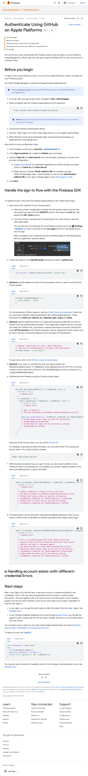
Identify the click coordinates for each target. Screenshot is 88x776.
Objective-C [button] (24, 266)
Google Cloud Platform (11, 752)
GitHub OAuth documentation (60, 312)
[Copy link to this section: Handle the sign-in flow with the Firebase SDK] (7, 195)
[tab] (13, 266)
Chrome (6, 745)
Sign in (82, 3)
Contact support (65, 708)
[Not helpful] (81, 18)
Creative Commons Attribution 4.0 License (69, 687)
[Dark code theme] (78, 108)
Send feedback (75, 25)
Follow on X (35, 715)
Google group (65, 715)
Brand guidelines (66, 723)
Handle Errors (10, 667)
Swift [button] (13, 266)
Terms (5, 765)
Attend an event (37, 723)
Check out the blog (38, 708)
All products (7, 756)
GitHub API (53, 443)
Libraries (6, 719)
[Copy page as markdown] (52, 30)
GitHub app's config (63, 177)
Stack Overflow (65, 712)
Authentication (31, 9)
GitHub (5, 723)
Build (42, 18)
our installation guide (22, 90)
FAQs (61, 726)
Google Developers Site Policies (71, 689)
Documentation (11, 9)
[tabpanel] (46, 274)
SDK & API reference (10, 712)
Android (6, 741)
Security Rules (61, 615)
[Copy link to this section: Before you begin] (35, 70)
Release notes (65, 719)
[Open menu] (3, 3)
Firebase (8, 18)
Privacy (11, 765)
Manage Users (15, 611)
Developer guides (9, 708)
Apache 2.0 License (38, 689)
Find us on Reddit (37, 712)
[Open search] (54, 2)
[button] (44, 574)
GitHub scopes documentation (45, 360)
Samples (6, 715)
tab (20, 229)
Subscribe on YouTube (39, 719)
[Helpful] (78, 18)
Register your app (21, 165)
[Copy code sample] (81, 108)
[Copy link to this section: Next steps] (25, 586)
